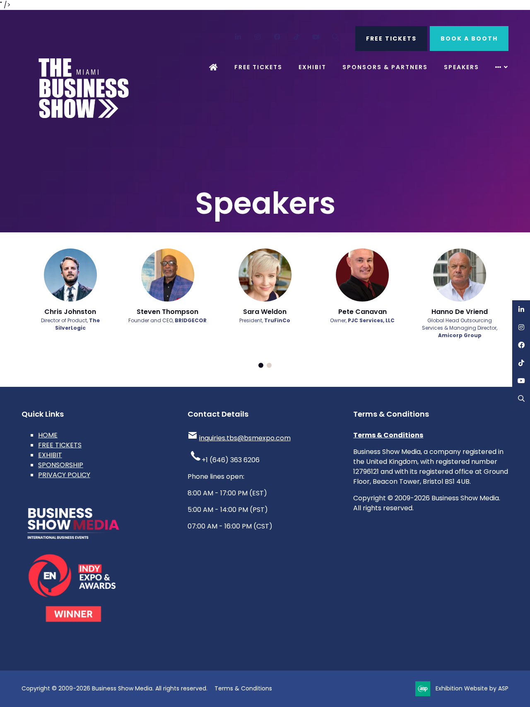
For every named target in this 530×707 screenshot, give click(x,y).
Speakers (461, 67)
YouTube (316, 37)
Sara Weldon (265, 311)
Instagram (258, 37)
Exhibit (312, 67)
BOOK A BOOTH (469, 38)
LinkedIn (238, 37)
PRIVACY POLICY (64, 475)
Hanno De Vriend (459, 311)
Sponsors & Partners (385, 67)
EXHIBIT (50, 455)
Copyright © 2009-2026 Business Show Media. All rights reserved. (114, 688)
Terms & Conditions (388, 435)
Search (335, 37)
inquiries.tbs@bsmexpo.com (245, 438)
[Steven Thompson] (167, 275)
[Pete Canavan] (362, 275)
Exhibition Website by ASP (472, 688)
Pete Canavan (362, 311)
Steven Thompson (167, 311)
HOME (48, 435)
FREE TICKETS (391, 38)
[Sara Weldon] (265, 275)
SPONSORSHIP (60, 465)
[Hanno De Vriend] (459, 275)
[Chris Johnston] (70, 275)
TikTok (297, 37)
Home (213, 67)
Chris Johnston (70, 311)
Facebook (277, 37)
